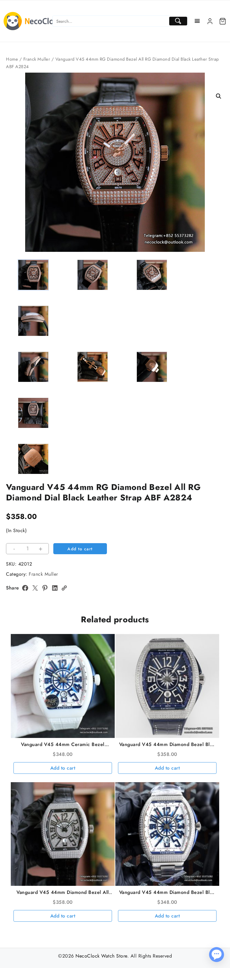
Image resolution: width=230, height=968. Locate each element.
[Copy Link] (64, 588)
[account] (210, 21)
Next (216, 151)
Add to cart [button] (62, 768)
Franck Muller (36, 59)
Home (12, 59)
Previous (13, 151)
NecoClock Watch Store (101, 955)
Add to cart (80, 549)
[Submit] (178, 21)
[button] (218, 96)
